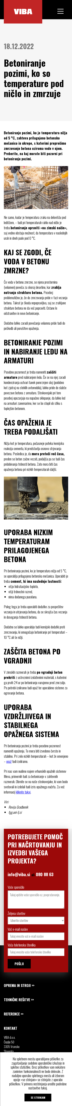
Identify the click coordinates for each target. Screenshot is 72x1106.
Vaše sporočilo (16, 887)
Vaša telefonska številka (22, 945)
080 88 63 (44, 874)
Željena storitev (16, 913)
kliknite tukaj (23, 791)
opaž (9, 761)
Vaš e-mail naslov (18, 929)
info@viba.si (19, 874)
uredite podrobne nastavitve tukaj (47, 1086)
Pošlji (19, 963)
